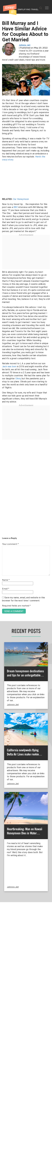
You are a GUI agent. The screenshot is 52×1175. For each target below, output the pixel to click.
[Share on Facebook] (3, 578)
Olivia (18, 378)
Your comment (10, 544)
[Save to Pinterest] (3, 591)
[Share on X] (3, 584)
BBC (16, 207)
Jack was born (9, 366)
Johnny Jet (24, 45)
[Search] (41, 8)
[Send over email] (3, 597)
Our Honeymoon (21, 199)
